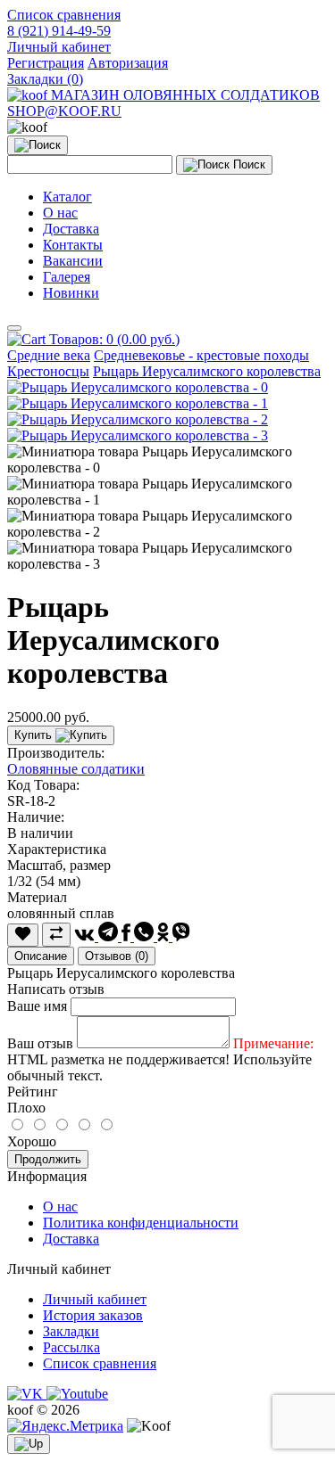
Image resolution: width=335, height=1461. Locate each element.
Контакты (73, 244)
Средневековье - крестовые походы (201, 355)
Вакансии (73, 260)
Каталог (67, 196)
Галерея (66, 276)
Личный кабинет (95, 1299)
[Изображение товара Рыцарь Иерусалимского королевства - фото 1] (137, 403)
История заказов (93, 1315)
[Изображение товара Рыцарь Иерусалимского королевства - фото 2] (137, 419)
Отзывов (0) (116, 956)
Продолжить (47, 1159)
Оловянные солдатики (76, 768)
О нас (60, 212)
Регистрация (45, 62)
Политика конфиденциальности (141, 1222)
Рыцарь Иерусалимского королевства (207, 371)
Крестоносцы (48, 371)
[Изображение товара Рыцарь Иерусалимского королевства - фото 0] (137, 387)
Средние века (48, 355)
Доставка (71, 228)
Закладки (71, 1331)
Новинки (71, 292)
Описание (40, 956)
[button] (59, 46)
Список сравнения (99, 1363)
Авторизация (128, 62)
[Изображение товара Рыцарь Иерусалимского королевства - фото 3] (137, 435)
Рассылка (71, 1347)
